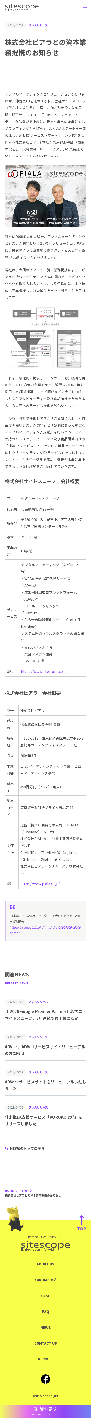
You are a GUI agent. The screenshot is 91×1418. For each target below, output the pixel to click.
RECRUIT (45, 1359)
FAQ (45, 1312)
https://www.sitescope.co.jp (44, 671)
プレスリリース (38, 25)
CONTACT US (45, 1343)
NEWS (24, 1190)
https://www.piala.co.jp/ (40, 883)
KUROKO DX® (45, 1280)
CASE (45, 1296)
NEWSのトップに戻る (27, 1148)
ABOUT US (45, 1264)
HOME (9, 1190)
